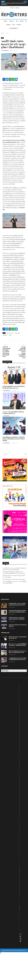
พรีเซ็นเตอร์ (5, 335)
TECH (7, 33)
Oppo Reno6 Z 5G (10, 333)
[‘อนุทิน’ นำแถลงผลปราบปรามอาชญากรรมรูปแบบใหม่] (4, 626)
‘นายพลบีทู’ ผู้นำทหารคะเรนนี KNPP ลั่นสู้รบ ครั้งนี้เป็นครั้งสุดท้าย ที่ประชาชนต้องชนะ (17, 659)
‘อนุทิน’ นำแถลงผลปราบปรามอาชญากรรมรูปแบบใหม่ (14, 579)
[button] (24, 1)
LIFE (13, 24)
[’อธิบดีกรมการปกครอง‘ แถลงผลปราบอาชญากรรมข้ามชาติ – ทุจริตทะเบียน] (4, 619)
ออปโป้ (10, 335)
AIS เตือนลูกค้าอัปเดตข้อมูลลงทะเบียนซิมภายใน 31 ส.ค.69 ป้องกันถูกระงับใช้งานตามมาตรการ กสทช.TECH (14, 572)
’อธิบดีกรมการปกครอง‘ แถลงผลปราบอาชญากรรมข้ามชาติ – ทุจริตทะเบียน (14, 576)
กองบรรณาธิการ (7, 415)
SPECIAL (19, 24)
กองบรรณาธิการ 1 (5, 50)
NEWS (21, 21)
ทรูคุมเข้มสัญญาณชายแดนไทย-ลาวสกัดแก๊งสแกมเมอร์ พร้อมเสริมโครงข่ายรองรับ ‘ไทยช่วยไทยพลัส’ (14, 438)
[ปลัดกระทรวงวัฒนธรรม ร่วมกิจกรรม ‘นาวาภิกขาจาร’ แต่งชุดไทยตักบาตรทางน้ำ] (4, 653)
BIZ (17, 21)
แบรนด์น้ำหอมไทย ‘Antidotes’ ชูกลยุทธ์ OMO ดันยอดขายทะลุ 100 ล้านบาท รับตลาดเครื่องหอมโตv (14, 568)
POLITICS (11, 21)
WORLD (8, 24)
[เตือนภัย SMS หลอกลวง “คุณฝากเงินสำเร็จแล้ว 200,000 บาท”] (4, 639)
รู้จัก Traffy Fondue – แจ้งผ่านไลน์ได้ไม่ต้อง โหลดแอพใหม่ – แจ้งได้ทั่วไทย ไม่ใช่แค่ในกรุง (18, 645)
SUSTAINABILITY (13, 28)
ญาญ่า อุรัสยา (17, 333)
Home (5, 21)
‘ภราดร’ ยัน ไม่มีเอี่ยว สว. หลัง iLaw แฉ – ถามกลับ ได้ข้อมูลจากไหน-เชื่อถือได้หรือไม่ (14, 582)
